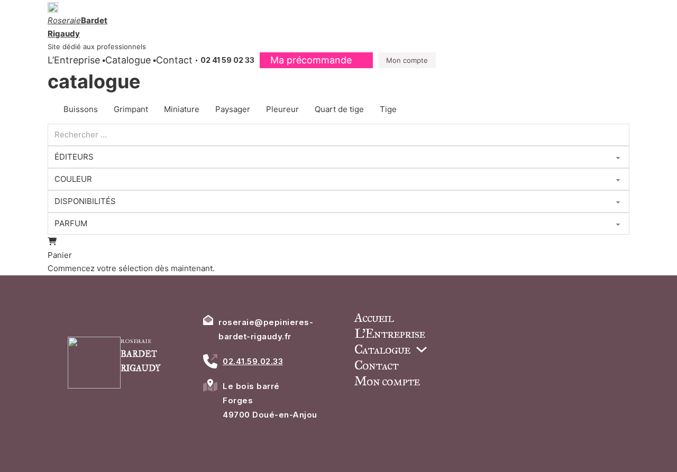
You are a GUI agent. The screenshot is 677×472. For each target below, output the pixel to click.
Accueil (374, 318)
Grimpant (131, 109)
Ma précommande (311, 60)
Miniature (181, 109)
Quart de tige (339, 109)
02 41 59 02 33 (227, 59)
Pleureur (282, 109)
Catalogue (128, 60)
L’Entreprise (74, 60)
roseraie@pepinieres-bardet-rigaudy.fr (265, 329)
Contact (174, 60)
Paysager (232, 109)
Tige (388, 109)
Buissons (80, 109)
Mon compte (407, 60)
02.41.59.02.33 (253, 361)
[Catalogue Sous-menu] (421, 349)
